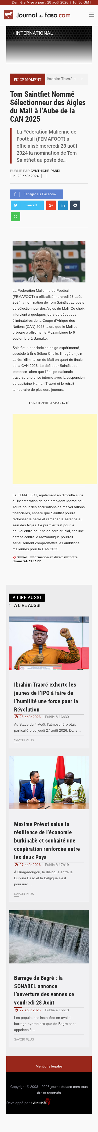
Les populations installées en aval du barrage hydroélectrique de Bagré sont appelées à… (45, 1024)
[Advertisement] (55, 449)
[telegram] (75, 205)
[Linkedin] (63, 205)
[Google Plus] (51, 205)
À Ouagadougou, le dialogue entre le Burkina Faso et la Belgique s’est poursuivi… (43, 878)
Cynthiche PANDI (45, 171)
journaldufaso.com (65, 1087)
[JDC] (39, 14)
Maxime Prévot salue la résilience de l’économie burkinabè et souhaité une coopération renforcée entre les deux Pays (47, 840)
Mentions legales (49, 1066)
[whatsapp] (15, 216)
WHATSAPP (32, 561)
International (34, 33)
